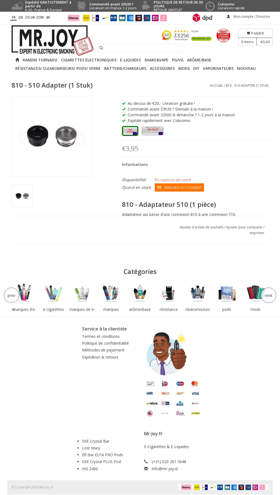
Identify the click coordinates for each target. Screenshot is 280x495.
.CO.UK (30, 17)
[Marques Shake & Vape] (111, 293)
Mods (184, 68)
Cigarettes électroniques (88, 59)
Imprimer (257, 233)
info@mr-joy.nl (165, 468)
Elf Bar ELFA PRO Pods (102, 454)
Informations (135, 164)
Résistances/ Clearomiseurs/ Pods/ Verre (58, 68)
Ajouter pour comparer (244, 227)
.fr (13, 17)
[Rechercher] (99, 48)
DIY (196, 68)
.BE (48, 17)
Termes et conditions (101, 336)
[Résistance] (169, 293)
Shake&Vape (156, 59)
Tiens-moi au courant (183, 187)
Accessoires (162, 68)
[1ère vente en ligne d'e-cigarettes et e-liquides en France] (140, 40)
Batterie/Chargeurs (125, 68)
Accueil (216, 85)
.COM (40, 17)
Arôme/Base (199, 59)
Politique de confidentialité (105, 343)
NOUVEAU (246, 68)
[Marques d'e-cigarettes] (24, 293)
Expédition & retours (100, 357)
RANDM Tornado (40, 59)
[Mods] (255, 293)
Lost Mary (91, 448)
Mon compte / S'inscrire (251, 16)
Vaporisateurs (218, 68)
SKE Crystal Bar (95, 441)
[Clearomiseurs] (198, 293)
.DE (20, 17)
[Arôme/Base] (140, 293)
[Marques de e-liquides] (82, 293)
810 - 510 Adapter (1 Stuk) (247, 85)
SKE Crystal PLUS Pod (101, 461)
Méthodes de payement (103, 350)
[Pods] (227, 293)
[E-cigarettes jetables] (53, 293)
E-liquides (130, 59)
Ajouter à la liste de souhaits (202, 227)
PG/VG (177, 59)
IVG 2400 (90, 468)
